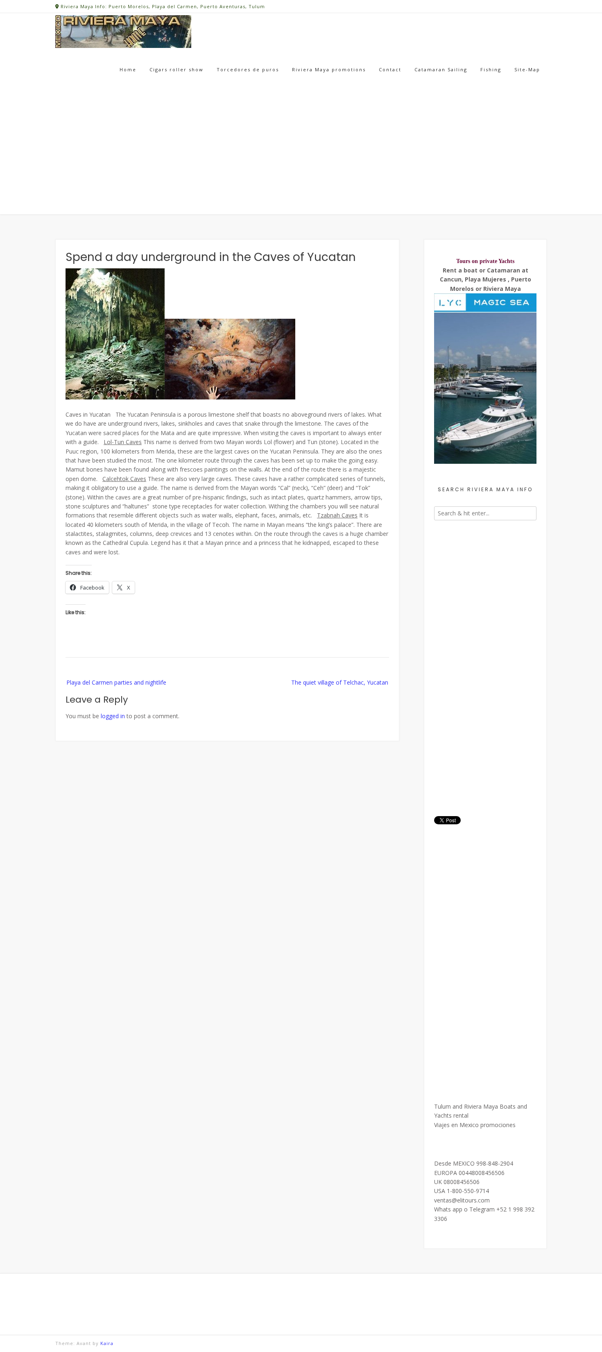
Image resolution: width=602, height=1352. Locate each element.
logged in (113, 716)
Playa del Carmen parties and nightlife (116, 682)
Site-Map (527, 69)
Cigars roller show (176, 69)
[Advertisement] (301, 153)
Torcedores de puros (248, 69)
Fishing (490, 69)
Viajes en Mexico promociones (475, 1125)
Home (128, 69)
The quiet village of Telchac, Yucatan (339, 682)
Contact (390, 69)
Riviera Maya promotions (329, 69)
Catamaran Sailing (440, 69)
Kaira (106, 1343)
